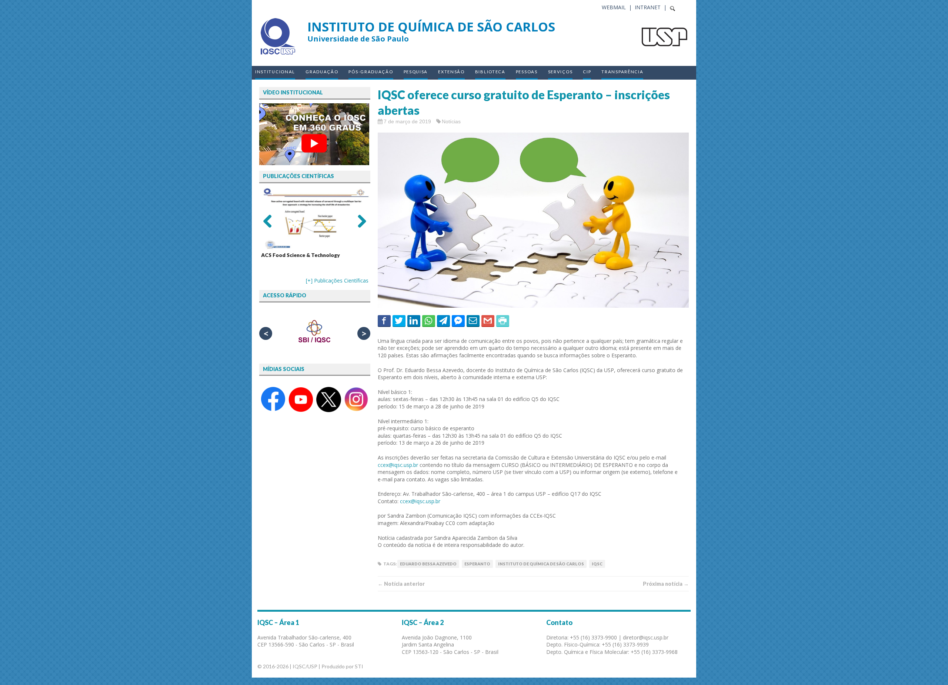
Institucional (275, 71)
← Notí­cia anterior (401, 584)
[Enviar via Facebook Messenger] (458, 320)
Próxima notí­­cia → (666, 584)
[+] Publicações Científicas (337, 280)
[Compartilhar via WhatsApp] (428, 320)
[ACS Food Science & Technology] (314, 218)
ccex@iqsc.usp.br (398, 464)
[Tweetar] (399, 320)
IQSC (597, 563)
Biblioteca (490, 71)
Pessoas (527, 71)
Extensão (451, 71)
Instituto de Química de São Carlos (541, 563)
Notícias (451, 121)
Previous (270, 220)
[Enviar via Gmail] (487, 320)
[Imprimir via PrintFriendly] (502, 320)
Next (359, 220)
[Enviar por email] (473, 320)
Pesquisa (416, 71)
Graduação (322, 71)
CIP (587, 71)
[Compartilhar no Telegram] (443, 320)
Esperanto (477, 563)
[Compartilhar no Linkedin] (413, 320)
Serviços (560, 71)
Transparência (622, 71)
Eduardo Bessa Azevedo (428, 563)
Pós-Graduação (370, 71)
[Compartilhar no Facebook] (384, 320)
